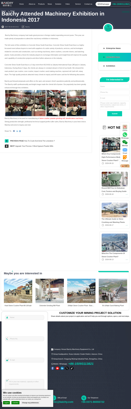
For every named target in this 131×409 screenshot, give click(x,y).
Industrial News (113, 57)
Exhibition (110, 66)
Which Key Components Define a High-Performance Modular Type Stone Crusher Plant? (114, 157)
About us (32, 4)
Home (21, 4)
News (50, 4)
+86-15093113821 (81, 364)
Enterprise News (113, 48)
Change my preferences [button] (30, 402)
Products (41, 4)
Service (78, 4)
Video (67, 4)
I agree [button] (6, 402)
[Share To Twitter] (17, 131)
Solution (58, 4)
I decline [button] (15, 402)
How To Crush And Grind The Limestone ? (39, 141)
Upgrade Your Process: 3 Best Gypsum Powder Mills (34, 146)
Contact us (88, 4)
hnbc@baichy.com (62, 401)
